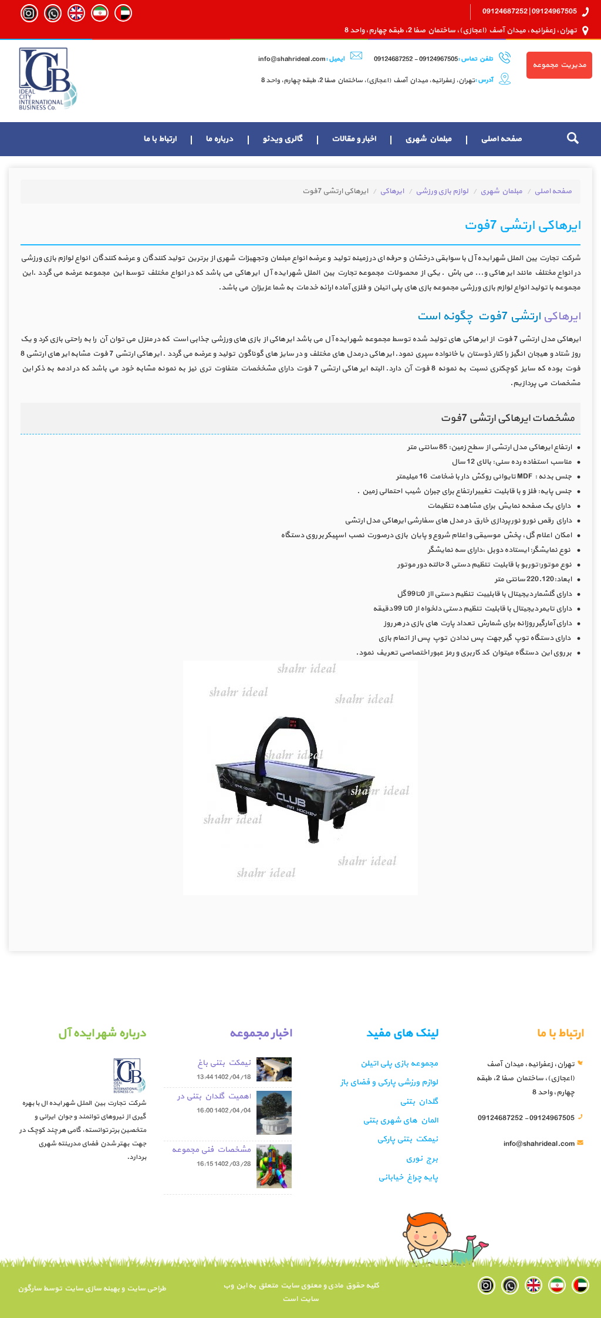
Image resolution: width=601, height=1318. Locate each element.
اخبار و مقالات (354, 139)
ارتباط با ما (159, 139)
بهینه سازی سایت (91, 1289)
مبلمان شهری (428, 139)
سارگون (30, 1289)
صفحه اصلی (501, 139)
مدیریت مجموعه (559, 65)
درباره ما (219, 139)
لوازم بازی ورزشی (442, 191)
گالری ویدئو (282, 139)
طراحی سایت (145, 1289)
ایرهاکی (392, 191)
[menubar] (332, 139)
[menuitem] (501, 139)
